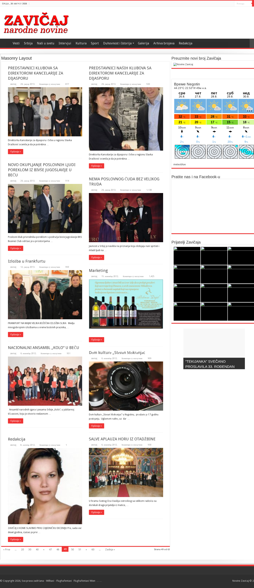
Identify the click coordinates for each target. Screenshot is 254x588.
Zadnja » (110, 549)
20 (22, 549)
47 (50, 549)
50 (72, 549)
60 (92, 549)
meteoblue (179, 164)
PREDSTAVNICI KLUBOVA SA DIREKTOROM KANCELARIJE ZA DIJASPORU (35, 73)
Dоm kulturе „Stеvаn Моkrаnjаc (117, 352)
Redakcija (185, 43)
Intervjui (65, 43)
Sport (95, 43)
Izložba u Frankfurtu (26, 261)
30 (29, 549)
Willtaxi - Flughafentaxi (59, 580)
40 (37, 549)
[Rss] (231, 3)
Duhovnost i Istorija (117, 43)
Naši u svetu (45, 43)
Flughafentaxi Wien (84, 580)
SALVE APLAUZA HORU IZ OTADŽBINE (122, 439)
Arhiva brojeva (163, 43)
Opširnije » (15, 151)
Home (5, 43)
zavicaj (13, 84)
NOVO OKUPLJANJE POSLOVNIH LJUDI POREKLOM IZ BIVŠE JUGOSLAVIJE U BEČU (41, 169)
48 (57, 549)
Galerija (143, 43)
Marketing (98, 270)
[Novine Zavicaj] (36, 22)
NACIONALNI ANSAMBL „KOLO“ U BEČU (43, 347)
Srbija (28, 43)
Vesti (16, 43)
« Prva (6, 549)
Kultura (81, 43)
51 (79, 549)
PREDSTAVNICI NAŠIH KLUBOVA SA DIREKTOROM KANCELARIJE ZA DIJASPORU (120, 73)
